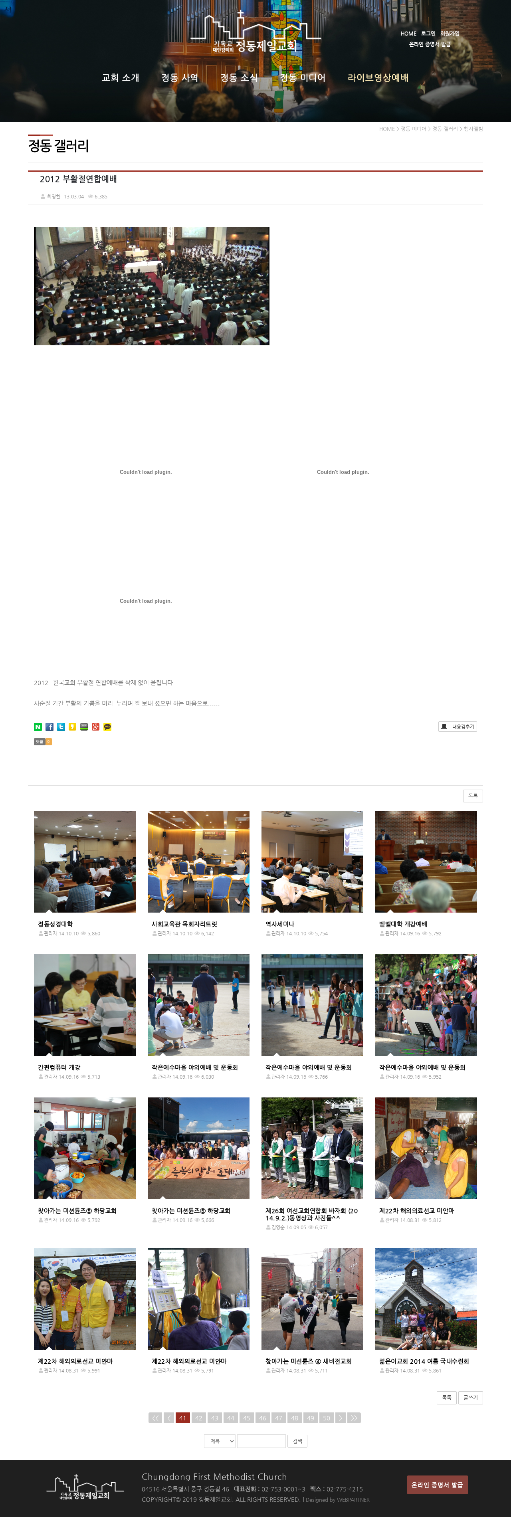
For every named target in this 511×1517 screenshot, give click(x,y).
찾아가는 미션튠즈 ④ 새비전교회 (308, 1361)
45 (246, 1417)
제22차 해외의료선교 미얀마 (416, 1210)
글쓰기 (470, 1397)
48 (294, 1417)
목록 (473, 796)
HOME (408, 33)
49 (310, 1417)
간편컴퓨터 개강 (59, 1067)
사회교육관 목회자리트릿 (184, 924)
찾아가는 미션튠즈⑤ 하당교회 (77, 1210)
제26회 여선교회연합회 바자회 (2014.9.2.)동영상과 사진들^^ (311, 1214)
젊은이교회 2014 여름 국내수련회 (424, 1361)
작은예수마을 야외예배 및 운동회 (195, 1067)
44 (230, 1417)
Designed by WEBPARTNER (338, 1500)
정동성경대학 (55, 924)
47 (278, 1417)
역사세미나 (280, 924)
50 (326, 1417)
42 (198, 1417)
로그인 (428, 33)
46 (262, 1417)
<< (155, 1417)
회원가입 (450, 33)
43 (214, 1417)
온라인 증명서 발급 (430, 44)
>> (354, 1417)
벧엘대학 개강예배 (403, 924)
